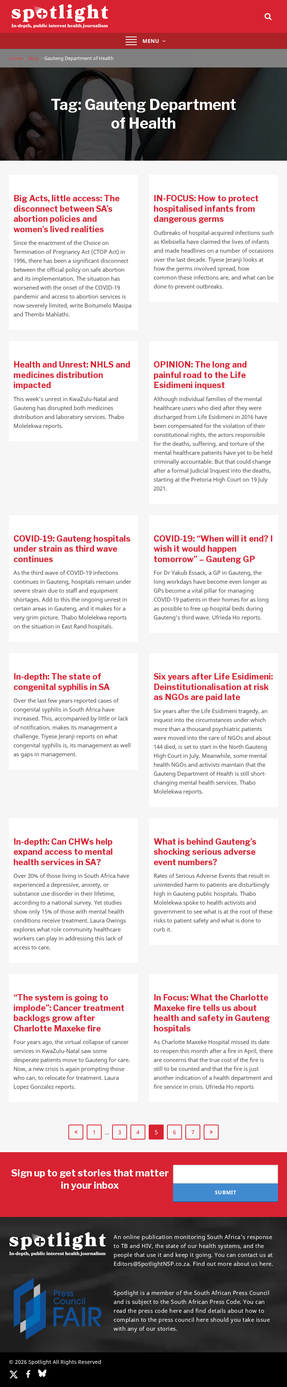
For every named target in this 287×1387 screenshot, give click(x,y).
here (175, 1310)
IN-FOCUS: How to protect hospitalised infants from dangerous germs (206, 208)
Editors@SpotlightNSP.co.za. (152, 1263)
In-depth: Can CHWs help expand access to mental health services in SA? (63, 852)
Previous (75, 1132)
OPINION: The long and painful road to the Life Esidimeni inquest (200, 375)
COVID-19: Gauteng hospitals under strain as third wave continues (71, 549)
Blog (33, 58)
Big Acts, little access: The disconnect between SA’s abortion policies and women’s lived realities (66, 213)
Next (211, 1132)
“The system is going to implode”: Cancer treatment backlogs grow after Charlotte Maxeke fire (68, 1013)
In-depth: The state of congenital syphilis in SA (61, 682)
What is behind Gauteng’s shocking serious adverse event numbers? (205, 852)
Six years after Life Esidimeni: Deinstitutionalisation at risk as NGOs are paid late (213, 687)
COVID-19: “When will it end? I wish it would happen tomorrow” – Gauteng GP (213, 549)
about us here (253, 1263)
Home (16, 58)
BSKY (42, 1373)
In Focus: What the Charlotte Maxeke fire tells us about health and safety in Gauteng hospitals (212, 1013)
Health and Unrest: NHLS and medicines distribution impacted (71, 375)
